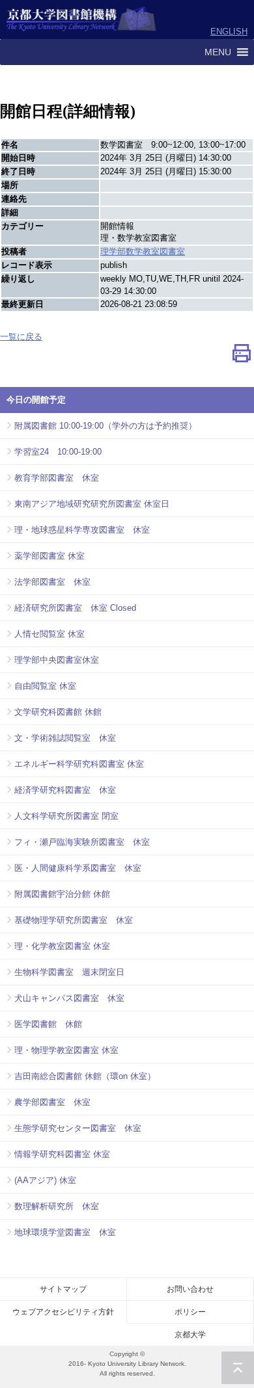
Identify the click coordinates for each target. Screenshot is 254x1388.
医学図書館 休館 (48, 1024)
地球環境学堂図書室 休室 (65, 1232)
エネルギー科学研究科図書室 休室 (79, 764)
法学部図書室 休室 (52, 582)
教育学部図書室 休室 (56, 478)
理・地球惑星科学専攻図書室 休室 (82, 530)
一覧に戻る (21, 336)
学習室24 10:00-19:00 (58, 452)
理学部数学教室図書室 (142, 251)
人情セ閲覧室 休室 (49, 634)
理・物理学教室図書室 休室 (66, 1050)
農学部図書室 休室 (52, 1102)
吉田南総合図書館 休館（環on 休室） (85, 1076)
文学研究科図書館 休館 (58, 712)
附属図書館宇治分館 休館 (62, 894)
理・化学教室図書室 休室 (62, 946)
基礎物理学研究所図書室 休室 (73, 920)
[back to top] (237, 1368)
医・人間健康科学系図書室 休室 (77, 868)
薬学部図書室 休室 (49, 556)
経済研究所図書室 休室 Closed (75, 608)
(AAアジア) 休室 (45, 1180)
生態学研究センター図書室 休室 (77, 1128)
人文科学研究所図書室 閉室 (66, 816)
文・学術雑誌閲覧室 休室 (65, 738)
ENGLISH (228, 31)
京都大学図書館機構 (82, 19)
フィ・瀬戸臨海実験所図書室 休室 (82, 842)
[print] (241, 356)
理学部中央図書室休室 (56, 660)
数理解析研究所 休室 (56, 1206)
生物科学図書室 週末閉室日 (69, 972)
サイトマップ (63, 1289)
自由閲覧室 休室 (45, 686)
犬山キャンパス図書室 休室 (69, 998)
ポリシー (190, 1311)
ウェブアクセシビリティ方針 (63, 1311)
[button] (218, 52)
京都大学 (190, 1334)
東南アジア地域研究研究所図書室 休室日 (91, 504)
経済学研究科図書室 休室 (65, 790)
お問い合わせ (190, 1289)
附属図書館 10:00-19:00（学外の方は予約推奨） (105, 426)
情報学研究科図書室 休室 (62, 1154)
